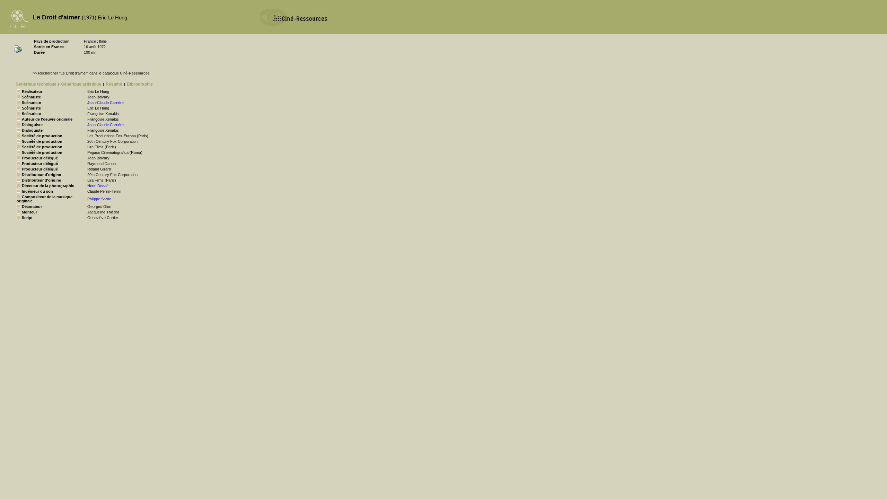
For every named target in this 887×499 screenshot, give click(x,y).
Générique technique (36, 84)
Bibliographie (140, 84)
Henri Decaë (97, 186)
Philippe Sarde (99, 199)
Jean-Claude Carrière (105, 102)
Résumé (114, 84)
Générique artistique (81, 84)
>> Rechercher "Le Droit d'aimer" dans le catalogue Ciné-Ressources (91, 73)
